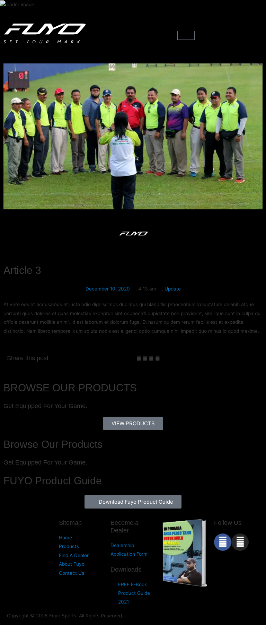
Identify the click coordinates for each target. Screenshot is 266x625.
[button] (133, 34)
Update (173, 289)
